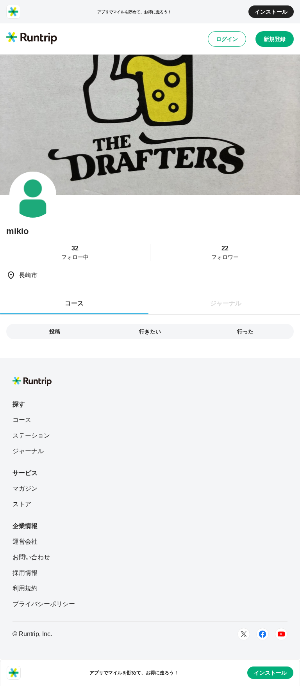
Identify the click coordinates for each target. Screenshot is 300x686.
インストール (271, 12)
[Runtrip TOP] (31, 38)
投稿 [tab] (54, 331)
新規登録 (275, 39)
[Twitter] (244, 634)
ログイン (227, 39)
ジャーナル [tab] (225, 303)
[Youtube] (281, 634)
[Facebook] (262, 634)
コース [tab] (74, 303)
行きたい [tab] (150, 331)
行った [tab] (245, 331)
